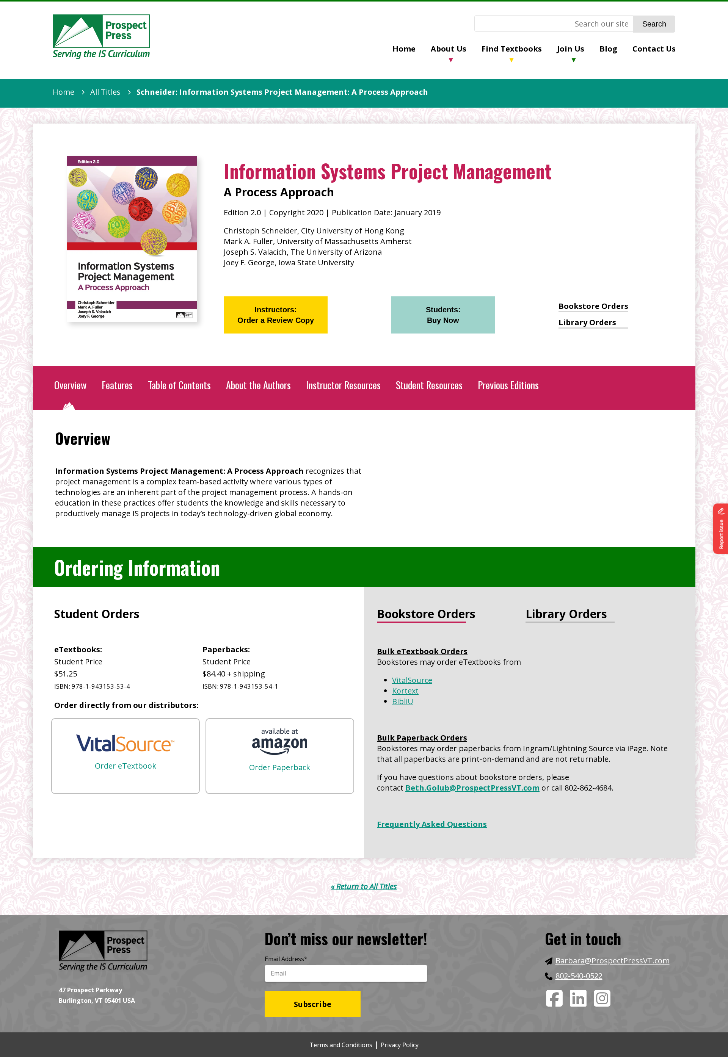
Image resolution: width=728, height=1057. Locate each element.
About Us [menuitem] (448, 49)
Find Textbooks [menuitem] (512, 49)
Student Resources (429, 384)
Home (63, 92)
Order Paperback (279, 767)
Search (654, 24)
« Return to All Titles (364, 886)
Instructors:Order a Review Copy (275, 314)
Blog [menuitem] (608, 49)
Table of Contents (179, 384)
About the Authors (258, 384)
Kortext (405, 691)
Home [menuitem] (404, 49)
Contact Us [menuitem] (654, 49)
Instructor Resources (343, 384)
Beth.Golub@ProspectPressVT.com (472, 788)
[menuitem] (411, 50)
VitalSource (412, 680)
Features (117, 384)
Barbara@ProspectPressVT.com (612, 960)
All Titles (105, 92)
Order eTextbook (125, 766)
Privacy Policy (400, 1045)
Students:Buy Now (443, 314)
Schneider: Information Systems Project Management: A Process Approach (282, 92)
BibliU (402, 701)
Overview (70, 384)
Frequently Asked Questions (432, 824)
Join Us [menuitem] (570, 49)
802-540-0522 (578, 976)
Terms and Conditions (340, 1045)
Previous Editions (508, 384)
